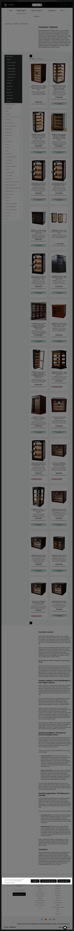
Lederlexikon (58, 895)
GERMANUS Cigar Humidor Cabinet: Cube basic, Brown (59, 510)
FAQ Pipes (57, 888)
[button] (20, 56)
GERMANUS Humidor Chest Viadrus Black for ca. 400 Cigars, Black (59, 278)
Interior (7, 169)
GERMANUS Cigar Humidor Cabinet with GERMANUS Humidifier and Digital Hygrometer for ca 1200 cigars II (59, 137)
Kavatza (58, 904)
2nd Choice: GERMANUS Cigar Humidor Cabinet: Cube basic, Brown (59, 464)
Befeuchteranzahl (9, 122)
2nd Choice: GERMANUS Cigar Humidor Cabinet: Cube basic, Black (38, 603)
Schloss (7, 200)
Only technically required (48, 881)
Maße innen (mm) (9, 194)
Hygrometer (8, 153)
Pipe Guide (57, 900)
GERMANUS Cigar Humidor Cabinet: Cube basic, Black (38, 556)
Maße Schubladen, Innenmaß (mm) (13, 188)
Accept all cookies (64, 881)
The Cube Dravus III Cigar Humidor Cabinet (59, 417)
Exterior (7, 144)
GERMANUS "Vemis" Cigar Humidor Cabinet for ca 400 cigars (59, 232)
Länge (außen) (8, 175)
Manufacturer (8, 119)
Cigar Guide (58, 913)
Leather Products (58, 902)
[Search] (62, 4)
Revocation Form (40, 902)
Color (6, 138)
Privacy (40, 891)
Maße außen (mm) (9, 191)
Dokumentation (9, 141)
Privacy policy (7, 882)
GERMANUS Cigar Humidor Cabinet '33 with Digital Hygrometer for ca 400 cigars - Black (38, 136)
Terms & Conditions (40, 893)
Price (6, 219)
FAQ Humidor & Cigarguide (57, 885)
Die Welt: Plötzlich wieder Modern (58, 908)
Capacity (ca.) (8, 135)
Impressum (61, 927)
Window (7, 212)
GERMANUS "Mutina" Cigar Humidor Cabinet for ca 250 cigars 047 (59, 373)
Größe (6, 150)
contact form (22, 890)
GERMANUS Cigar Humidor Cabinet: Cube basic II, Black (59, 602)
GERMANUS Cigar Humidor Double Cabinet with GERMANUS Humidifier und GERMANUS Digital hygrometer (38, 326)
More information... (18, 880)
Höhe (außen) (8, 160)
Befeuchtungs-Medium (10, 126)
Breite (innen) (8, 132)
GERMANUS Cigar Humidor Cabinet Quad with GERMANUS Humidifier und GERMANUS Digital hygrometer (38, 374)
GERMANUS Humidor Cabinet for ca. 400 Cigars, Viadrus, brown (38, 418)
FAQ (58, 911)
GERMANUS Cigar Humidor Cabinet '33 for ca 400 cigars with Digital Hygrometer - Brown (59, 88)
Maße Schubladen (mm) (11, 184)
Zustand (7, 216)
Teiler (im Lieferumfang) (11, 209)
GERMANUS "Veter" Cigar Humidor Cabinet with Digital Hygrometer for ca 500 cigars (38, 88)
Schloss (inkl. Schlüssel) (11, 203)
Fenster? (7, 147)
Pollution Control (40, 895)
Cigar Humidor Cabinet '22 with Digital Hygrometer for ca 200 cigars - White (38, 278)
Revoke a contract (19, 894)
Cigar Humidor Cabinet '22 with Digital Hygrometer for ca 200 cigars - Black (59, 184)
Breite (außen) (8, 129)
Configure (35, 881)
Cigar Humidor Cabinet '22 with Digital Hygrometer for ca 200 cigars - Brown (38, 184)
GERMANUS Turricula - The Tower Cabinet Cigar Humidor (38, 511)
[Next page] (37, 56)
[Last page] (40, 56)
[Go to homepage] (9, 5)
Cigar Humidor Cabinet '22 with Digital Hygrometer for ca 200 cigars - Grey (38, 464)
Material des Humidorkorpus (12, 181)
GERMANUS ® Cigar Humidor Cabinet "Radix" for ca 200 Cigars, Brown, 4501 (59, 325)
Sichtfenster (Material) (10, 206)
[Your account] (65, 4)
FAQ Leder (57, 893)
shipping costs (35, 924)
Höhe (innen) (8, 163)
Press (57, 898)
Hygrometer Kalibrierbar (11, 157)
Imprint (40, 889)
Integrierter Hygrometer (11, 166)
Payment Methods (40, 900)
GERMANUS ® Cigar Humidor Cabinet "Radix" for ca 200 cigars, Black (38, 232)
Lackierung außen (9, 172)
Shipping (40, 898)
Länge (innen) (8, 178)
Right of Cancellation (40, 905)
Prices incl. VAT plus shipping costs (38, 103)
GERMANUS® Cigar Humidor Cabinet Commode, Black (59, 556)
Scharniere (8, 197)
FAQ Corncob (58, 891)
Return (40, 907)
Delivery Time (40, 886)
